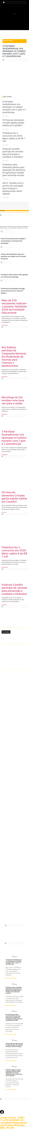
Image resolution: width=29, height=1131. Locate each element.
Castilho (4, 512)
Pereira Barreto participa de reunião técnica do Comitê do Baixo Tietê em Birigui (14, 1045)
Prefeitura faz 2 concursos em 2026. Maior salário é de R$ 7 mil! (13, 137)
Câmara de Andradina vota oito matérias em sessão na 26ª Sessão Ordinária (13, 256)
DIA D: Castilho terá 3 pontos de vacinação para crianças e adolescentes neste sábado (13, 188)
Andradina (5, 325)
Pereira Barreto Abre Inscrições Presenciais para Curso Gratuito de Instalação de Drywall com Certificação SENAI (14, 1017)
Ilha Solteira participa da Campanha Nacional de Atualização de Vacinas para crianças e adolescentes (14, 356)
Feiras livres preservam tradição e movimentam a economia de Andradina (13, 241)
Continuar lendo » (11, 978)
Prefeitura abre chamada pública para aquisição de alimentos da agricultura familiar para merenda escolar (13, 170)
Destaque (4, 376)
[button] (14, 14)
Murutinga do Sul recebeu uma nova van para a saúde (13, 400)
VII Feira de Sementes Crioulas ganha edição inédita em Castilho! (13, 123)
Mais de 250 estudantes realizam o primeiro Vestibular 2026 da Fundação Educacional (14, 306)
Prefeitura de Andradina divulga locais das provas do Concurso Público (13, 291)
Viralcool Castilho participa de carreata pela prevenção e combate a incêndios (12, 153)
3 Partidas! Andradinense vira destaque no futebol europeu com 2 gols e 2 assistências (13, 51)
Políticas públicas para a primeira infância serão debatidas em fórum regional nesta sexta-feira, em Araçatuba (14, 1072)
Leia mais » (5, 116)
